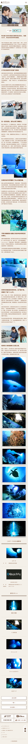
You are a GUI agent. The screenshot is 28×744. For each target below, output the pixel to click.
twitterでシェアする (25, 731)
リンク (3, 732)
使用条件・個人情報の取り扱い (7, 730)
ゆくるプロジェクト (5, 726)
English (13, 25)
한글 (16, 25)
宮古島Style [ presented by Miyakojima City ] (5, 2)
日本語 (9, 25)
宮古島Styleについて (6, 728)
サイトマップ (4, 734)
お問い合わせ (4, 736)
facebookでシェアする (25, 729)
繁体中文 (24, 25)
